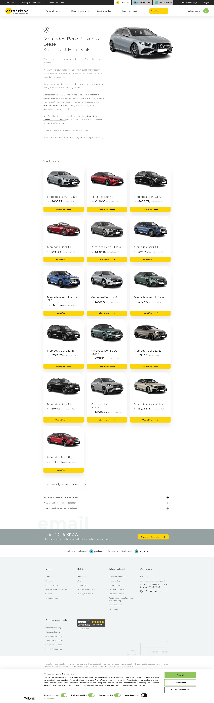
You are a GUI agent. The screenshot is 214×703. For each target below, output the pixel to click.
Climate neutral (51, 598)
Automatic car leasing (54, 641)
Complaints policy (116, 594)
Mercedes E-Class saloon (54, 120)
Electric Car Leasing (53, 649)
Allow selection (180, 682)
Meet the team (51, 585)
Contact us (81, 577)
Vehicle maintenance (86, 589)
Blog (79, 581)
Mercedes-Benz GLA (52, 105)
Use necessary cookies (180, 690)
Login (206, 3)
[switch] (91, 695)
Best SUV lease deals (53, 636)
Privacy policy (114, 581)
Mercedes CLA (87, 116)
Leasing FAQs (82, 585)
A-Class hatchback (90, 95)
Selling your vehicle (85, 594)
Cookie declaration (116, 585)
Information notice (116, 609)
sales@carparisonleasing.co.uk (152, 581)
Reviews (48, 581)
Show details (49, 699)
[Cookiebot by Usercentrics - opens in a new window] (29, 698)
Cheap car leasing (52, 632)
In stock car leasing (53, 628)
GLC (68, 105)
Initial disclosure (115, 605)
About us (49, 577)
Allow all (180, 675)
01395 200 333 (12, 3)
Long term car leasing (54, 645)
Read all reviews (83, 629)
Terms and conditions (117, 577)
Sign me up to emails (150, 537)
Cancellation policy (116, 589)
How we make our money (56, 589)
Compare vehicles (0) (189, 3)
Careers (48, 594)
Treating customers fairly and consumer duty (121, 599)
